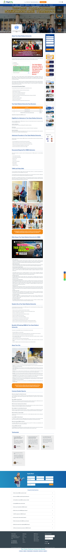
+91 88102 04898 (14, 541)
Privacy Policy (50, 547)
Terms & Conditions (47, 547)
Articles (24, 539)
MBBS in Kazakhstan (36, 539)
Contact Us (24, 542)
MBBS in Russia (36, 535)
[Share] (65, 272)
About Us (24, 535)
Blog (23, 538)
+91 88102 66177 (14, 540)
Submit (50, 49)
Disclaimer (54, 547)
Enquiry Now (64, 276)
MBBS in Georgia (36, 538)
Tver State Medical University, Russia (33, 549)
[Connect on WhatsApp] (65, 280)
